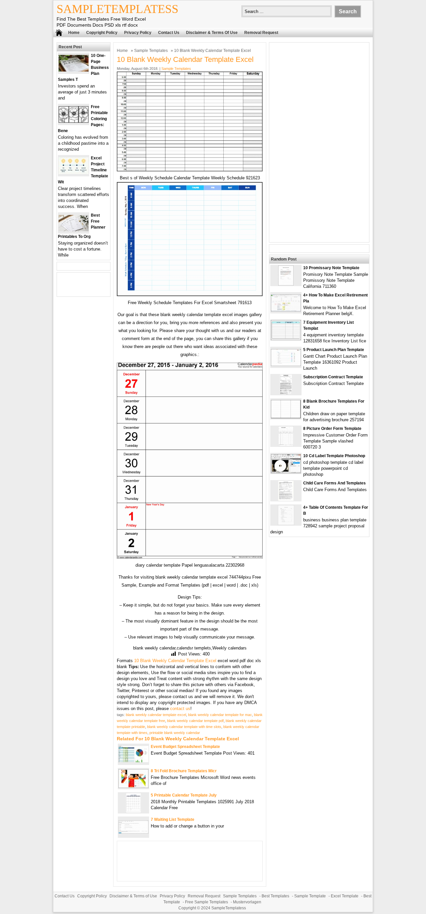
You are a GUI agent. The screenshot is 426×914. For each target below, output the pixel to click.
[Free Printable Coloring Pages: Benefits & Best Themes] (74, 121)
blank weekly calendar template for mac (220, 715)
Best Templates (275, 896)
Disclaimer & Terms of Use (212, 32)
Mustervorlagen (247, 902)
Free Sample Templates (206, 902)
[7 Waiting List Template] (133, 831)
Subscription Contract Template (333, 377)
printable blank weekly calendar (174, 733)
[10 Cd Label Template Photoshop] (286, 471)
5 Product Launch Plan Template (333, 349)
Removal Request (261, 32)
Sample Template (310, 896)
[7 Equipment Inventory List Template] (286, 338)
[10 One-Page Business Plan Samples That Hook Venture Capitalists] (74, 70)
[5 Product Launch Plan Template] (286, 364)
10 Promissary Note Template (331, 268)
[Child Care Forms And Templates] (286, 499)
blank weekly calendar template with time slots (184, 727)
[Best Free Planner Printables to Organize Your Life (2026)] (74, 229)
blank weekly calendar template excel (156, 715)
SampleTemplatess (117, 9)
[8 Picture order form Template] (286, 444)
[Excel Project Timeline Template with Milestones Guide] (74, 172)
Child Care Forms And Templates (334, 483)
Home (74, 32)
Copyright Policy (101, 32)
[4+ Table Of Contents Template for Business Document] (286, 523)
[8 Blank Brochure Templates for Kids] (286, 416)
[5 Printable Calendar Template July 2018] (133, 811)
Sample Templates (151, 50)
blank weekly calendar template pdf (195, 721)
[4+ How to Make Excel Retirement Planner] (286, 309)
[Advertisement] (319, 142)
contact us (180, 708)
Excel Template (344, 896)
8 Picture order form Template (332, 428)
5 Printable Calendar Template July (184, 795)
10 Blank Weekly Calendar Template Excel (175, 660)
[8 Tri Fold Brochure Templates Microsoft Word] (133, 786)
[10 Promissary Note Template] (286, 283)
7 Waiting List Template (172, 819)
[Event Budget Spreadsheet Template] (133, 760)
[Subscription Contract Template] (286, 393)
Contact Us (168, 32)
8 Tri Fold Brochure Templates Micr (184, 771)
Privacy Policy (137, 32)
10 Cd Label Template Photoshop (334, 456)
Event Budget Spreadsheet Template (185, 746)
